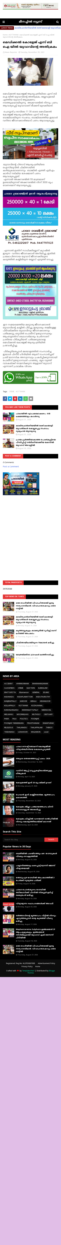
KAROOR (23, 701)
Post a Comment (11, 467)
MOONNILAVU (23, 715)
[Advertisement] (30, 530)
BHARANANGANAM (40, 684)
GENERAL (36, 693)
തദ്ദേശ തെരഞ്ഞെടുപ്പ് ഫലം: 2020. (33, 759)
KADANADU (9, 697)
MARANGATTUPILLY (30, 710)
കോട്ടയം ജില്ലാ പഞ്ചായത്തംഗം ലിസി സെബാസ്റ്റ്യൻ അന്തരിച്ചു (34, 808)
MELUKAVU (8, 715)
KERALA (33, 701)
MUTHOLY (36, 715)
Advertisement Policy (46, 964)
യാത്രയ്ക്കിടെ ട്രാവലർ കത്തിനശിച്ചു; (35, 655)
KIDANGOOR (45, 701)
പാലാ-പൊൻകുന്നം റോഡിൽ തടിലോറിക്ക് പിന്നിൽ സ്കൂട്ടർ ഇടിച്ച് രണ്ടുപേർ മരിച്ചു (34, 893)
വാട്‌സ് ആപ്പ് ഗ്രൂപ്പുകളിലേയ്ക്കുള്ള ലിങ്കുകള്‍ (34, 772)
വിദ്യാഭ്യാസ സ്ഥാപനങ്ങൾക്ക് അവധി (34, 904)
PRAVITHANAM (33, 723)
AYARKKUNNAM (22, 684)
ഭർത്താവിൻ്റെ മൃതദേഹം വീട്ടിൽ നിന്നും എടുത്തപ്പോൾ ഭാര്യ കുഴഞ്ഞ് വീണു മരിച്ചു (36, 918)
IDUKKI (46, 693)
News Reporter (11, 52)
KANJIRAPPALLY (10, 701)
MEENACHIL (46, 710)
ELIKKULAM (42, 688)
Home (5, 35)
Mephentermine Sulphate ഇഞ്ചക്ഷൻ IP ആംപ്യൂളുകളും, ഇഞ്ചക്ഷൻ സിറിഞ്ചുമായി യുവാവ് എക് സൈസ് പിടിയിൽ (35, 933)
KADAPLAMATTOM (25, 697)
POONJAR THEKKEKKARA (14, 723)
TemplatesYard (28, 971)
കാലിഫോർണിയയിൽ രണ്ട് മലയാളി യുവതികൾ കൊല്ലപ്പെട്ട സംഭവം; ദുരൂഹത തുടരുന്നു (34, 429)
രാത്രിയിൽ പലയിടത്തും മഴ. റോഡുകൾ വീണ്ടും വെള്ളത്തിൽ (36, 855)
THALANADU (22, 728)
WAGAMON (35, 732)
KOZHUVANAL (37, 706)
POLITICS (24, 719)
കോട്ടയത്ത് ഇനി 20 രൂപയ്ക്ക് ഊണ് (33, 783)
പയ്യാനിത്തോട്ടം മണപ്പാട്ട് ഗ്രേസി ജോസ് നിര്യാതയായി (35, 867)
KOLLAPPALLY (9, 706)
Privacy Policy (27, 967)
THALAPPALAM (36, 728)
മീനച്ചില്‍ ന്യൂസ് (30, 22)
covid (46, 732)
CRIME (11, 392)
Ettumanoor (24, 693)
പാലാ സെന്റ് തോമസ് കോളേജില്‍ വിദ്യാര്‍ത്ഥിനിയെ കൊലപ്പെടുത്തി (33, 748)
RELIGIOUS (8, 728)
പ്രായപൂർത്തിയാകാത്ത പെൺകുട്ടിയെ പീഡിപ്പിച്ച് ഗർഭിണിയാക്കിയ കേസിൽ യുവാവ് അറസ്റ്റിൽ (36, 443)
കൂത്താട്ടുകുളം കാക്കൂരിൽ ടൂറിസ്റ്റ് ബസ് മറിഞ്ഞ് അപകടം (36, 632)
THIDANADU (9, 732)
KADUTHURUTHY (43, 697)
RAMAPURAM (48, 723)
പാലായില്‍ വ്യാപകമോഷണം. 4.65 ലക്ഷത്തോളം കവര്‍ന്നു (33, 415)
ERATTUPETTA (10, 693)
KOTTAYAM (13, 35)
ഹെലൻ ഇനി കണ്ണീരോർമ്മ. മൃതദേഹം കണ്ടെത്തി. (35, 796)
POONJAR (35, 719)
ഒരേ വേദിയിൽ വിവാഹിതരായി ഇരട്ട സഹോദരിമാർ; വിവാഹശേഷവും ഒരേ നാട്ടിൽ (36, 606)
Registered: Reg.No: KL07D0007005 (20, 964)
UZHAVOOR (23, 732)
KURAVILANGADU (11, 710)
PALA (14, 719)
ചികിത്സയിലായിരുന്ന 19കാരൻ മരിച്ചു (35, 643)
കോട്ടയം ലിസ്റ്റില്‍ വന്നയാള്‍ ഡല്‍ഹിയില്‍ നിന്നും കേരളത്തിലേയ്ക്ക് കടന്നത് (37, 820)
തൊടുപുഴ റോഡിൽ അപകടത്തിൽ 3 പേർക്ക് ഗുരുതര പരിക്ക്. (35, 879)
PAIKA (6, 719)
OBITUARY (48, 715)
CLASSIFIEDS (9, 688)
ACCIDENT (8, 684)
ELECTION (31, 688)
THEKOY (49, 728)
